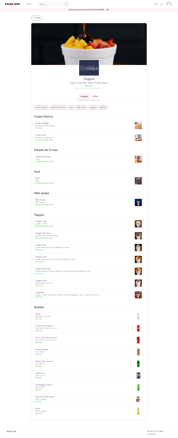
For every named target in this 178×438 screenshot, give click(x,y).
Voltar (37, 18)
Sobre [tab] (95, 96)
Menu (29, 4)
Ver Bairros (91, 88)
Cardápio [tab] (84, 96)
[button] (161, 4)
